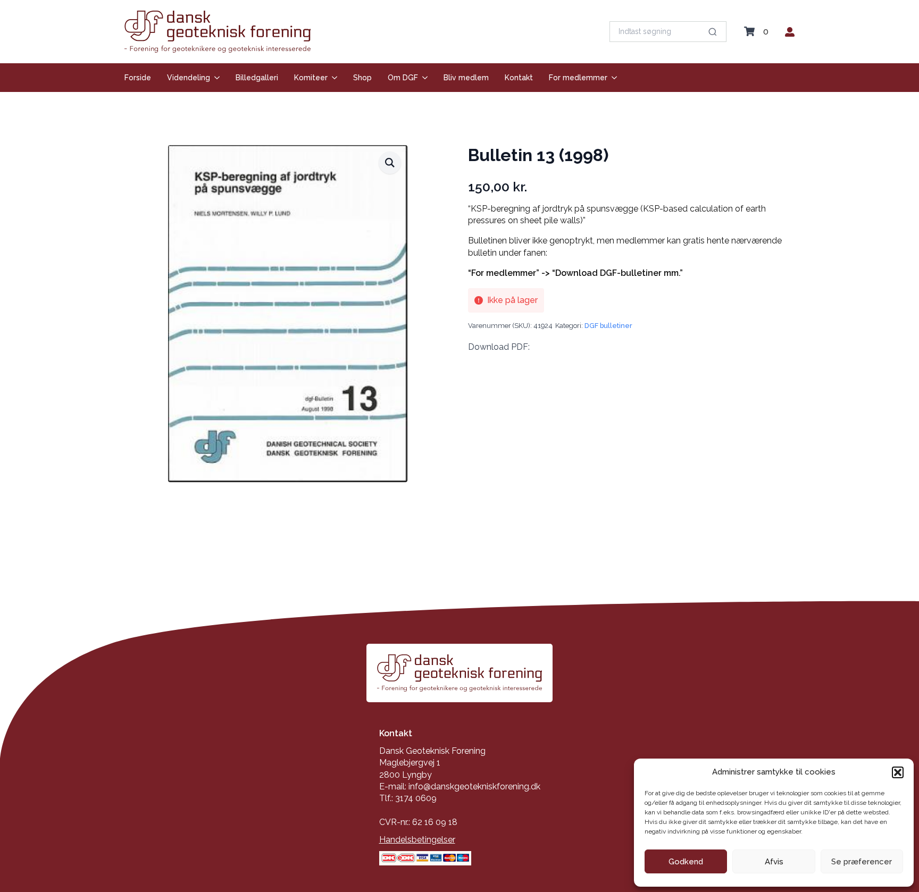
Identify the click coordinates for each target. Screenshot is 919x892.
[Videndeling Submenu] (215, 78)
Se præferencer (861, 861)
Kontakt (519, 77)
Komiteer (311, 77)
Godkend (686, 861)
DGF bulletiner (608, 326)
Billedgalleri (257, 77)
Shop (362, 77)
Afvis (774, 861)
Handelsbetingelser (417, 840)
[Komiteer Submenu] (332, 78)
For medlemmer (578, 77)
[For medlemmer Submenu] (612, 78)
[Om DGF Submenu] (423, 78)
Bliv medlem (466, 77)
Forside (137, 77)
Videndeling (188, 77)
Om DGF (403, 77)
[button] (897, 772)
